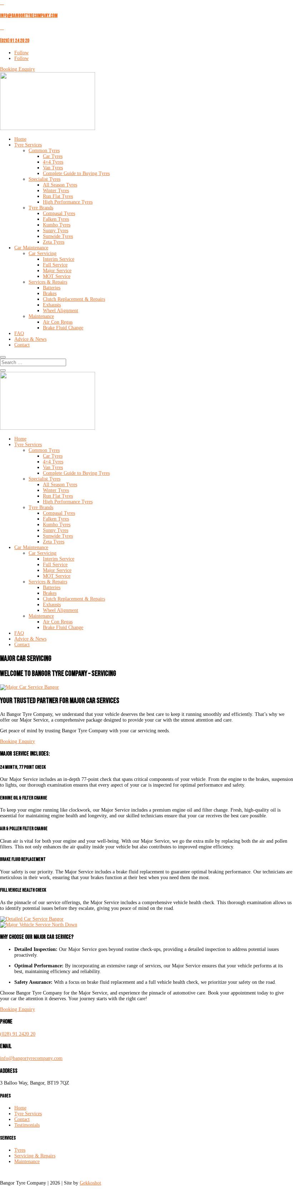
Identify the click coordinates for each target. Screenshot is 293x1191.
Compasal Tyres (59, 213)
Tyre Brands (41, 207)
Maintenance (41, 316)
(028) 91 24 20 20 (14, 41)
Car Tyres (53, 156)
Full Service (55, 265)
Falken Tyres (56, 219)
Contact (22, 345)
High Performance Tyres (68, 202)
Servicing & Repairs (34, 1155)
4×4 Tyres (53, 162)
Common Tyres (44, 150)
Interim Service (58, 259)
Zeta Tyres (53, 242)
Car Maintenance (31, 247)
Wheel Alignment (60, 310)
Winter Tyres (56, 190)
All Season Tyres (60, 185)
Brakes (49, 293)
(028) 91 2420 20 (17, 1034)
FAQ (19, 333)
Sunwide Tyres (58, 236)
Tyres (19, 1150)
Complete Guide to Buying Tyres (76, 173)
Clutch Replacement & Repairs (74, 299)
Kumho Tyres (56, 225)
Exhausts (52, 305)
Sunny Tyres (55, 230)
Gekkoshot (90, 1183)
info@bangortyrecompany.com (29, 16)
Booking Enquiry (17, 69)
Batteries (51, 287)
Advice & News (30, 339)
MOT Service (56, 276)
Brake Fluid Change (63, 327)
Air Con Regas (58, 322)
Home (20, 139)
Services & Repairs (48, 282)
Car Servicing (42, 253)
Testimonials (27, 1125)
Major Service (57, 270)
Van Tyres (53, 167)
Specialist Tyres (44, 179)
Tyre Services (28, 145)
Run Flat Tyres (58, 196)
